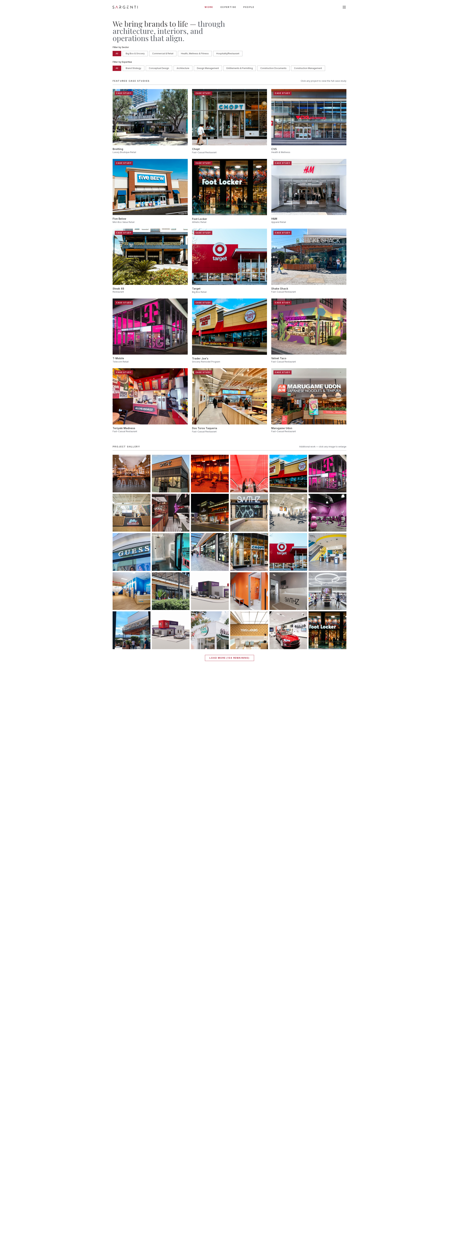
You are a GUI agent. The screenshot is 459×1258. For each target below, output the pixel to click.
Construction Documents (273, 68)
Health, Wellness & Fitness (195, 53)
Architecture (183, 68)
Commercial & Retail (162, 53)
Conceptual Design (159, 68)
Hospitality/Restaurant (227, 53)
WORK (209, 7)
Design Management (208, 68)
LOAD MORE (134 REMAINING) (229, 658)
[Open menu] (344, 7)
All (117, 53)
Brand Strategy (133, 68)
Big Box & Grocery (135, 53)
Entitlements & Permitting (239, 68)
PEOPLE (248, 7)
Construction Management (308, 68)
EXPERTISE (228, 7)
